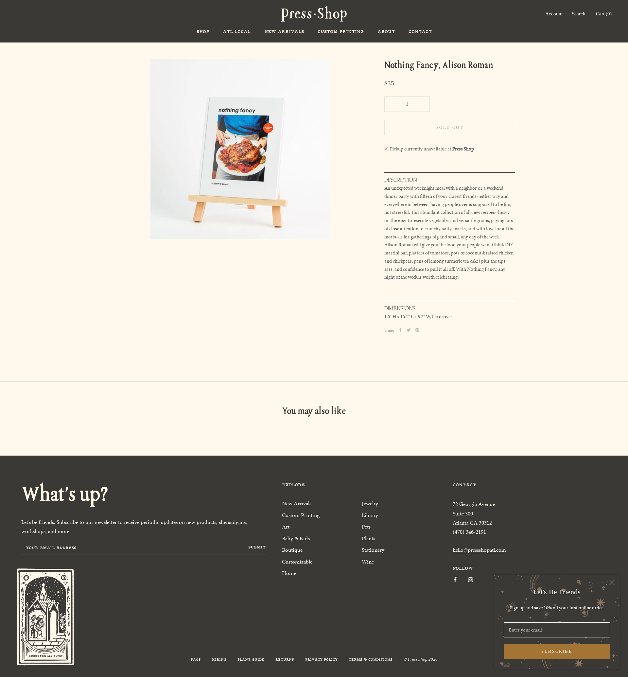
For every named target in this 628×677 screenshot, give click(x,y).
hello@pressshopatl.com (479, 550)
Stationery (373, 550)
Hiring (219, 659)
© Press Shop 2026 (421, 659)
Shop (203, 31)
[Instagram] (470, 579)
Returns (284, 659)
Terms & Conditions (370, 659)
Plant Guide (250, 659)
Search (578, 13)
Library (370, 515)
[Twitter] (409, 330)
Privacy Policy (321, 659)
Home (289, 573)
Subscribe (556, 651)
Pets (366, 526)
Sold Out (449, 127)
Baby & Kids (296, 538)
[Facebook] (400, 330)
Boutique (292, 550)
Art (285, 526)
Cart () (604, 13)
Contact (420, 31)
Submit (257, 547)
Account (554, 13)
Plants (368, 538)
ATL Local (237, 31)
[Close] (612, 582)
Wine (368, 561)
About (386, 31)
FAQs (196, 659)
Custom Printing (341, 31)
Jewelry (370, 503)
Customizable (297, 561)
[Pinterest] (417, 330)
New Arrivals (284, 31)
